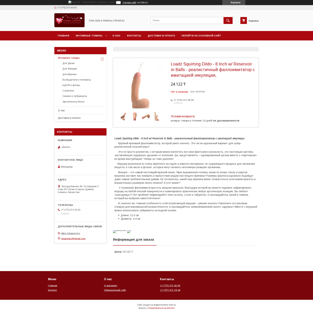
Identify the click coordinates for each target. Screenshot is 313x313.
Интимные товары (89, 35)
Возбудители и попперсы (76, 79)
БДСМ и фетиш (71, 85)
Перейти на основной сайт (201, 35)
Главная (63, 35)
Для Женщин (69, 68)
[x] (129, 230)
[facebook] (119, 230)
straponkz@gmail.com (73, 238)
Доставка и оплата (161, 35)
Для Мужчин (69, 74)
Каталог (52, 290)
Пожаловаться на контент (161, 308)
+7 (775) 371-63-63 (170, 285)
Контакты (134, 35)
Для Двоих (68, 63)
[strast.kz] (69, 26)
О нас (116, 35)
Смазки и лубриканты (74, 96)
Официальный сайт (115, 290)
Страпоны (68, 90)
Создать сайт (129, 2)
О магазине (110, 285)
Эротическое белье (73, 101)
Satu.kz (172, 305)
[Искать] (228, 20)
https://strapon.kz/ (70, 233)
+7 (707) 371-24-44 (170, 290)
